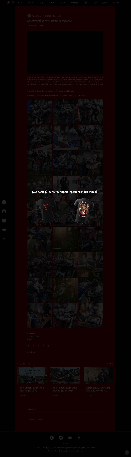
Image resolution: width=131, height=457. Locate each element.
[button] (94, 197)
